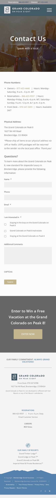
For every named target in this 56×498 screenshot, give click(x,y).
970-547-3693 (26, 107)
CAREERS (28, 423)
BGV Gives (28, 427)
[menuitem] (48, 10)
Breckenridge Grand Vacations (23, 478)
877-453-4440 (43, 2)
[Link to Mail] (50, 491)
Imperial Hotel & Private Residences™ (28, 463)
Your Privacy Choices (26, 484)
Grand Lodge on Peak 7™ (28, 457)
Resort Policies (22, 488)
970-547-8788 (32, 383)
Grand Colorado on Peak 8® (28, 460)
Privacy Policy (39, 484)
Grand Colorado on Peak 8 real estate (26, 230)
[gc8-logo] (23, 10)
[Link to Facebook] (41, 491)
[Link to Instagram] (45, 491)
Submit (10, 282)
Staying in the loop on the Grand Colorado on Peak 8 (29, 224)
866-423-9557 (24, 2)
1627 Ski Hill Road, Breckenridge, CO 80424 (28, 386)
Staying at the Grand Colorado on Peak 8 (27, 236)
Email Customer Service (28, 417)
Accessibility (10, 484)
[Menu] (48, 10)
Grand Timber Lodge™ (28, 453)
